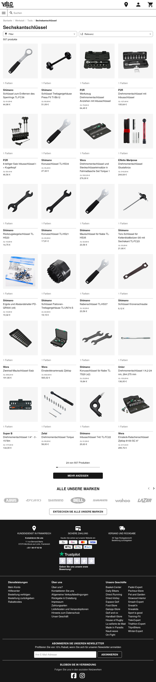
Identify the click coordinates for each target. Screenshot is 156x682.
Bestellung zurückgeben (122, 540)
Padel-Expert (135, 587)
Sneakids (133, 609)
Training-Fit (134, 616)
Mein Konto (14, 587)
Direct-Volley (112, 598)
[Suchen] (11, 12)
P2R (82, 90)
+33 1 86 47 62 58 (34, 547)
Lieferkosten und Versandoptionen (70, 609)
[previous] (149, 489)
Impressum (57, 601)
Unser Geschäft (59, 616)
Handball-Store (114, 616)
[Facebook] (74, 676)
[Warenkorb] (150, 5)
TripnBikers (134, 627)
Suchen (18, 13)
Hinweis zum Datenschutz (65, 612)
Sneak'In (133, 605)
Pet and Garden (136, 594)
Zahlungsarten (59, 605)
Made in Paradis (114, 627)
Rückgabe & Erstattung (63, 598)
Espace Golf (112, 601)
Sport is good (135, 612)
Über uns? (57, 587)
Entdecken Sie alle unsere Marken (78, 511)
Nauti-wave (112, 631)
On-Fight (110, 634)
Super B (7, 433)
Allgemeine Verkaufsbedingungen (69, 594)
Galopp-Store (113, 609)
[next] (154, 489)
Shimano (8, 90)
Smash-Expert (136, 601)
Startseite (7, 20)
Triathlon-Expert (136, 623)
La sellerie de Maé (116, 623)
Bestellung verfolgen (19, 594)
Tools (30, 20)
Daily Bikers (112, 590)
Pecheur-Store (136, 590)
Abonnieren (109, 654)
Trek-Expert (134, 620)
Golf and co (112, 612)
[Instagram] (82, 676)
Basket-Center (113, 587)
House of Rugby (114, 620)
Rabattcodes (15, 601)
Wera (83, 160)
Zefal (44, 433)
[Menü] (3, 13)
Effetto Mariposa (127, 160)
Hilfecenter (14, 590)
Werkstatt (19, 20)
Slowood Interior (137, 598)
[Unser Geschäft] (126, 5)
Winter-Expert (135, 631)
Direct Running (114, 594)
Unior (121, 367)
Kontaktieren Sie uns (34, 538)
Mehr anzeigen (78, 475)
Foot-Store (111, 605)
